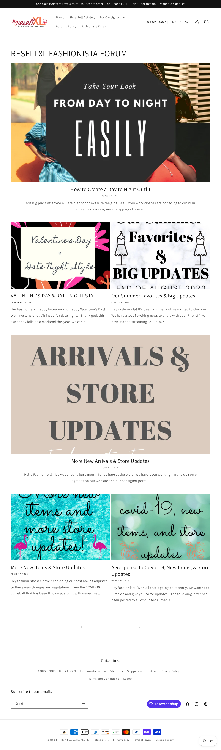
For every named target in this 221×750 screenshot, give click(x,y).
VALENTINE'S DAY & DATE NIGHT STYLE (55, 295)
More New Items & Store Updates (48, 567)
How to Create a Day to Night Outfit (110, 189)
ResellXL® (61, 740)
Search (128, 679)
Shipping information (142, 671)
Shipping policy (165, 739)
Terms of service (142, 739)
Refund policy (101, 739)
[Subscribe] (83, 704)
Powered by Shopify (78, 740)
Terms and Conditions (103, 679)
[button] (112, 17)
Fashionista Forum (93, 671)
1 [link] (81, 627)
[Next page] (139, 627)
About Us (116, 671)
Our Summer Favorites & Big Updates (153, 295)
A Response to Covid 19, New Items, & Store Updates (160, 570)
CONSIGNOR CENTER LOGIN (57, 671)
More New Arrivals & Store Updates (110, 461)
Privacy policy (121, 739)
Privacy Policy (170, 671)
